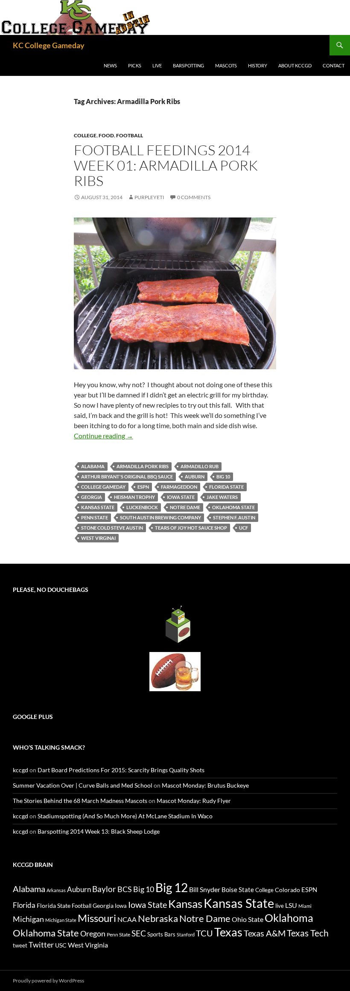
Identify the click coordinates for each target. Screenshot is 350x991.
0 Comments (193, 197)
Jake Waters (222, 497)
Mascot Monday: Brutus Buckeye (205, 785)
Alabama (93, 466)
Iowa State (181, 497)
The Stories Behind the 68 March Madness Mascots (80, 800)
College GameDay (103, 487)
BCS (124, 889)
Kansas (185, 903)
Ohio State (247, 919)
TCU (204, 933)
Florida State (226, 487)
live (279, 905)
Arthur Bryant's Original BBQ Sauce (127, 476)
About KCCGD (295, 65)
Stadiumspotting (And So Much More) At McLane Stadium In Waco (125, 816)
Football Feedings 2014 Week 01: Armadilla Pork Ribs (166, 165)
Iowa (121, 905)
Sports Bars (161, 934)
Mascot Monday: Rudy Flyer (194, 800)
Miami (305, 906)
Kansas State (97, 507)
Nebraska (158, 918)
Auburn (194, 476)
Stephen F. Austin (234, 517)
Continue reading (103, 436)
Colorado (287, 889)
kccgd (20, 770)
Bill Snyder (204, 889)
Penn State (94, 517)
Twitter (41, 944)
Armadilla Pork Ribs (143, 466)
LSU (291, 905)
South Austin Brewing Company (160, 517)
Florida (24, 905)
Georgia (91, 497)
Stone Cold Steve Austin (112, 527)
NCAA (127, 919)
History (257, 65)
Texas (228, 932)
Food (106, 135)
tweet (20, 945)
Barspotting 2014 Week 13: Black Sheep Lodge (99, 831)
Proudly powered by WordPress (48, 980)
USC (61, 945)
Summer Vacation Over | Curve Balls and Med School (82, 785)
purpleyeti (149, 197)
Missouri (97, 918)
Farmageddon (179, 487)
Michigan (28, 919)
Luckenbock (142, 507)
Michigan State (60, 920)
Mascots (226, 65)
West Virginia (88, 945)
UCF (243, 527)
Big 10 (223, 476)
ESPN (143, 487)
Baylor (104, 889)
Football (129, 135)
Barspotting (188, 65)
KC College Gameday (49, 45)
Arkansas (56, 890)
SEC (138, 933)
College (85, 135)
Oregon (92, 933)
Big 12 (171, 888)
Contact (333, 65)
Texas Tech (308, 932)
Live (157, 65)
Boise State (238, 889)
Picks (134, 65)
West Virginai (98, 538)
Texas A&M (265, 933)
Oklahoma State (233, 507)
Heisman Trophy (134, 497)
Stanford (186, 934)
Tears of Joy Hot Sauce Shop (191, 527)
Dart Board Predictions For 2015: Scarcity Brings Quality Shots (121, 770)
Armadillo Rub (200, 466)
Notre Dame (185, 507)
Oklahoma (289, 917)
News (110, 65)
